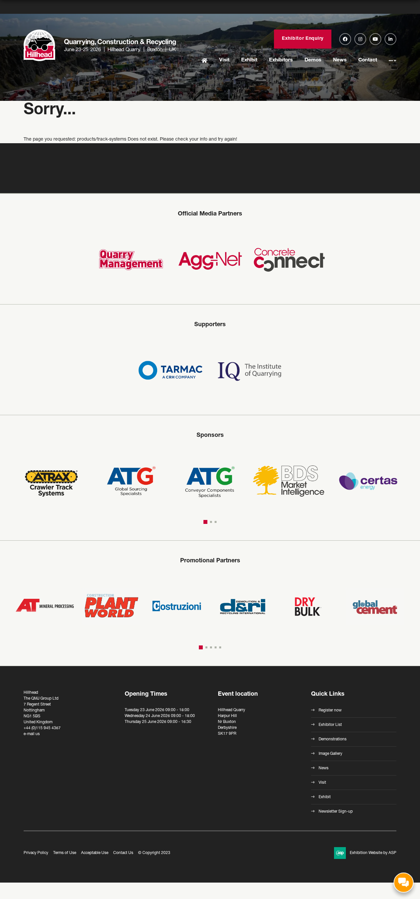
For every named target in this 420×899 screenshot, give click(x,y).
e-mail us (32, 734)
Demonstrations (332, 739)
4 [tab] (216, 647)
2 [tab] (210, 522)
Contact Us (123, 853)
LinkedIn (390, 39)
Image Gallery (330, 754)
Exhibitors (281, 60)
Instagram (360, 39)
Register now (330, 710)
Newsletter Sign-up (336, 812)
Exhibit (249, 60)
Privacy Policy (36, 853)
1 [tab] (204, 522)
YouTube (375, 39)
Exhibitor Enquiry (303, 38)
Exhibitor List (330, 725)
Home (204, 61)
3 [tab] (216, 522)
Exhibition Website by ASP (373, 853)
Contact (367, 60)
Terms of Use (64, 853)
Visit (224, 60)
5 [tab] (220, 647)
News (339, 60)
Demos (312, 60)
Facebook (345, 39)
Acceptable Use (94, 853)
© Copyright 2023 (154, 853)
